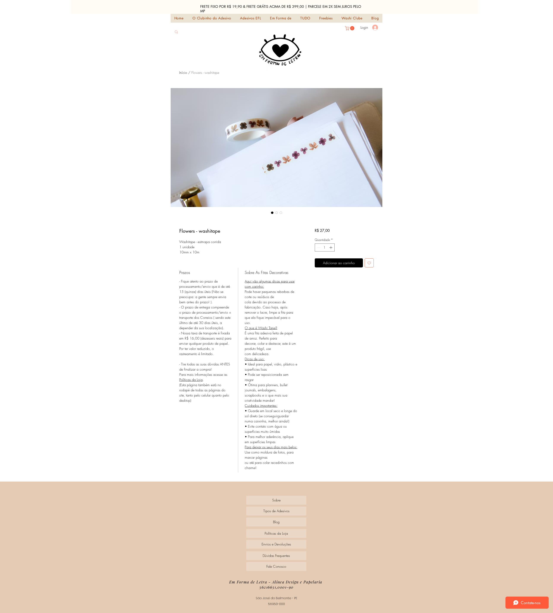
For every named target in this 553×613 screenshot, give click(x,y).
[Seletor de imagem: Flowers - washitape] (272, 212)
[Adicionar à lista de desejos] (369, 262)
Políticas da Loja (191, 379)
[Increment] (331, 247)
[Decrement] (318, 247)
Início (183, 72)
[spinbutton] (325, 247)
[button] (350, 28)
